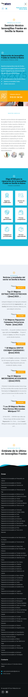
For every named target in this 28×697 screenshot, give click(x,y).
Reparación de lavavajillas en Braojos (10, 607)
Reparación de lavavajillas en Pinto (10, 528)
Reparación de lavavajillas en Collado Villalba (12, 512)
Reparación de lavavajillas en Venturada (11, 510)
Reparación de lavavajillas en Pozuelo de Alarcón (14, 503)
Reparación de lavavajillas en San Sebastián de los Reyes (13, 538)
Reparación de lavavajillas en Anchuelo (11, 652)
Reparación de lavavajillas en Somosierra (11, 580)
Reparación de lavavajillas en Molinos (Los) (12, 494)
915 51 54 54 (6, 673)
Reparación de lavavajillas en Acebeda (11, 566)
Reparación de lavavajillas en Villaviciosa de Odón (12, 506)
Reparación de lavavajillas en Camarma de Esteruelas (12, 486)
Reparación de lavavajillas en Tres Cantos (12, 562)
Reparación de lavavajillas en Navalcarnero (12, 523)
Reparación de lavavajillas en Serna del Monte (13, 521)
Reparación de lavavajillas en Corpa (10, 516)
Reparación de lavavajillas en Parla (10, 514)
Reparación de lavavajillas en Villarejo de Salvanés (11, 622)
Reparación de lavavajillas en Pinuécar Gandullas (13, 603)
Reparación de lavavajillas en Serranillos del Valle (14, 525)
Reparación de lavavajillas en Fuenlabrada (12, 578)
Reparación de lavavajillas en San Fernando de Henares (13, 550)
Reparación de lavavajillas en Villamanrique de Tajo (13, 491)
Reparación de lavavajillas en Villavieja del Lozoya (12, 649)
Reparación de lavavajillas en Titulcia (10, 498)
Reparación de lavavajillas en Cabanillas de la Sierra (13, 559)
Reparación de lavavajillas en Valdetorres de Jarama (12, 572)
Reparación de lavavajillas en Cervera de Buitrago (14, 610)
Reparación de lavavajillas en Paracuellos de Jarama (12, 480)
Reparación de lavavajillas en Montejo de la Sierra (14, 555)
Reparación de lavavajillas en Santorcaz (11, 569)
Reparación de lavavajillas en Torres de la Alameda (12, 531)
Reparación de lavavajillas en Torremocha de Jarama (12, 543)
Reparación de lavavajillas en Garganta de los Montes (13, 629)
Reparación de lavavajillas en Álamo (10, 639)
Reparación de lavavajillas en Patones (11, 625)
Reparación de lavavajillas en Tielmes (11, 645)
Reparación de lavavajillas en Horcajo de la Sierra (14, 619)
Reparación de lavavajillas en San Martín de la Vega (13, 642)
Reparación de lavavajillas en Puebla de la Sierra (13, 496)
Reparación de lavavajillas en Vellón (10, 582)
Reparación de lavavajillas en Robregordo (12, 601)
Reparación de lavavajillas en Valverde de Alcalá (13, 598)
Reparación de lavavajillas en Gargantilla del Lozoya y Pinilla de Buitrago (12, 635)
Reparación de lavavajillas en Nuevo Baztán (12, 575)
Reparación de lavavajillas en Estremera (11, 519)
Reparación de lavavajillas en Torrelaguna (11, 654)
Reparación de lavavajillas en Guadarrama (12, 584)
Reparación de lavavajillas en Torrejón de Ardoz (13, 553)
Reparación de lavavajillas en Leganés (11, 591)
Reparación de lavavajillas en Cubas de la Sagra (13, 605)
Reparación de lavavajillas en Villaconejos (12, 593)
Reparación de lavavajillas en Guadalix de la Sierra (12, 588)
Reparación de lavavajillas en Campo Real (12, 546)
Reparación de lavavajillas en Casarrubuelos (12, 632)
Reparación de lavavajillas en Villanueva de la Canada (13, 613)
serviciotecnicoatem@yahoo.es (11, 671)
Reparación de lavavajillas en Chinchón (11, 483)
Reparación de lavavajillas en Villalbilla (11, 564)
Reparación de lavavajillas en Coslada (11, 616)
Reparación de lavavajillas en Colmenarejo (12, 501)
